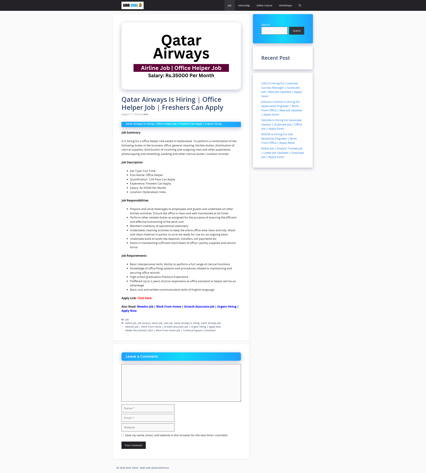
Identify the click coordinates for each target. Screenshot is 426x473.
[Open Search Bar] (300, 5)
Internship (244, 5)
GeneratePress (160, 467)
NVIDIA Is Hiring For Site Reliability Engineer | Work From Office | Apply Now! (279, 138)
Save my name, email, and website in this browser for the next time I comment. (176, 435)
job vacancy (144, 323)
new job (168, 323)
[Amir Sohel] (132, 5)
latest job (157, 323)
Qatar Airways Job (211, 323)
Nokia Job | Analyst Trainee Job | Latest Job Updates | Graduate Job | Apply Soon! (282, 152)
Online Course (264, 5)
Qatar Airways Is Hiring (187, 323)
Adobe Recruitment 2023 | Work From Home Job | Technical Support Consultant (170, 330)
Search (265, 24)
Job (229, 5)
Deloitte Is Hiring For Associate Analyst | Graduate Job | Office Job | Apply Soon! (281, 124)
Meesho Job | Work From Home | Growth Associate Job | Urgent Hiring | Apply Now (173, 326)
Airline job (130, 323)
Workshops (285, 5)
